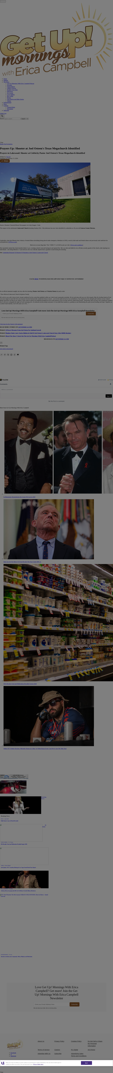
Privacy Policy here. (38, 1064)
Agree (86, 1063)
